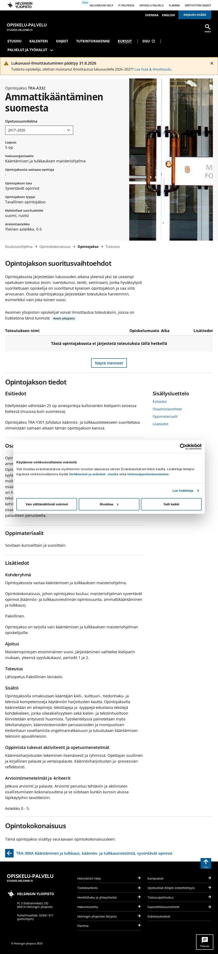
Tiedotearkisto (87, 888)
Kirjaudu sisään (195, 15)
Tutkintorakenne (93, 41)
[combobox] (39, 130)
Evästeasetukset (159, 916)
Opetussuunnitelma (21, 121)
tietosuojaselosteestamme (148, 474)
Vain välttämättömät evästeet (47, 504)
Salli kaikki (171, 504)
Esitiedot (160, 401)
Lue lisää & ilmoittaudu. (153, 69)
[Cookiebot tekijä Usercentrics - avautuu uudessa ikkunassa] (183, 447)
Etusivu (14, 41)
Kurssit (125, 41)
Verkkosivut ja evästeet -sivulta (93, 474)
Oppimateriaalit (165, 416)
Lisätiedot (160, 424)
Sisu (148, 41)
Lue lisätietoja (183, 490)
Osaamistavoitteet (167, 409)
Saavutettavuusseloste (163, 907)
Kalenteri (38, 41)
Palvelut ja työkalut (27, 50)
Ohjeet (62, 41)
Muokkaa (106, 504)
